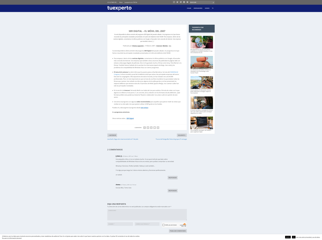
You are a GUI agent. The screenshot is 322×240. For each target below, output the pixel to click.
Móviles (165, 46)
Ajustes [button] (288, 237)
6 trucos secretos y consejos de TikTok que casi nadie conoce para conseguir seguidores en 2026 (202, 111)
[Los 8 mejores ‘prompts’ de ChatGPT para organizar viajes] (202, 123)
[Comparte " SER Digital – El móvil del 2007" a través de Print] (158, 127)
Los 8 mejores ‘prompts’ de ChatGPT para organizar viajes (201, 131)
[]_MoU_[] (119, 156)
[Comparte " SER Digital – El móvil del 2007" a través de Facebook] (144, 127)
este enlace (144, 108)
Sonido (207, 8)
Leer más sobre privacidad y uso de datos (308, 237)
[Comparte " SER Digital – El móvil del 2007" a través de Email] (154, 127)
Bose (121, 2)
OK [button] (293, 237)
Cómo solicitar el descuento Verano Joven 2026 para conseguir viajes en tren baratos (201, 91)
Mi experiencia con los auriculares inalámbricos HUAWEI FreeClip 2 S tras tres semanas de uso (201, 51)
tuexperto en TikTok (131, 2)
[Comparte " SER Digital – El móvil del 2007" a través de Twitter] (148, 127)
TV (212, 8)
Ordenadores (198, 8)
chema (118, 185)
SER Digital (130, 118)
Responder (173, 178)
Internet (159, 46)
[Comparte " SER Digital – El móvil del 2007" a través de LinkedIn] (151, 127)
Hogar (189, 8)
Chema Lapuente (138, 46)
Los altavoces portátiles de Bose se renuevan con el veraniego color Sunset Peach (201, 71)
